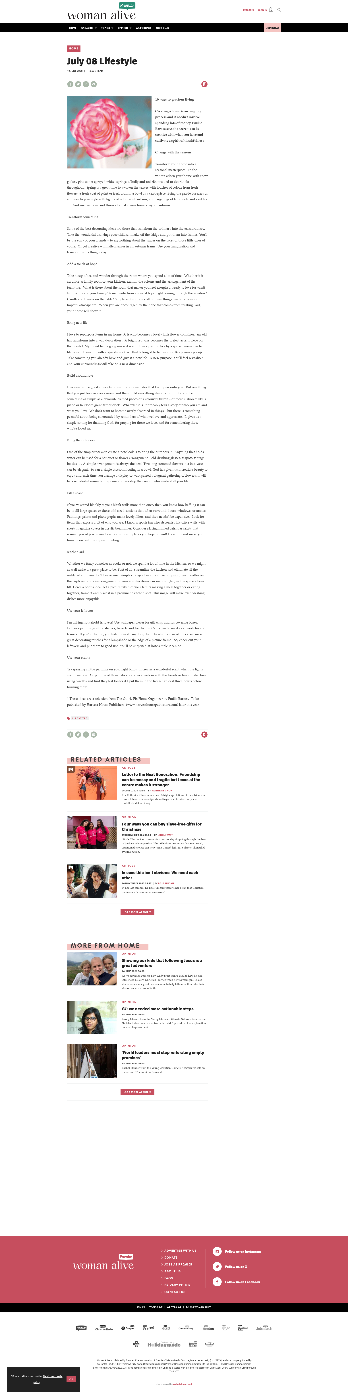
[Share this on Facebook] (70, 84)
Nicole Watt (165, 834)
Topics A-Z (156, 1307)
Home (74, 48)
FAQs (168, 1278)
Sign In (262, 10)
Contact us (174, 1292)
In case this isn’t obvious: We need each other (160, 875)
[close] (207, 77)
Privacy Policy (177, 1285)
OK (71, 1379)
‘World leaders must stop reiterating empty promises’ (163, 1054)
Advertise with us (180, 1250)
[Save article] (204, 84)
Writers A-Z (174, 1307)
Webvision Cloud (182, 1384)
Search (279, 10)
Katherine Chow (162, 790)
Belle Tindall (166, 883)
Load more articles (137, 912)
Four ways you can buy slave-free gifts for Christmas (162, 826)
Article (129, 767)
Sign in (166, 77)
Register (248, 10)
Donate (171, 1257)
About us (172, 1271)
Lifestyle (79, 718)
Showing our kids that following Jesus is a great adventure (162, 962)
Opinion (129, 817)
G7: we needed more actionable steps (158, 1009)
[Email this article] (93, 84)
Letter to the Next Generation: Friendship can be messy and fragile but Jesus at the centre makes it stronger (161, 779)
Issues (141, 1307)
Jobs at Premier (178, 1264)
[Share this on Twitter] (78, 84)
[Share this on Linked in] (86, 84)
